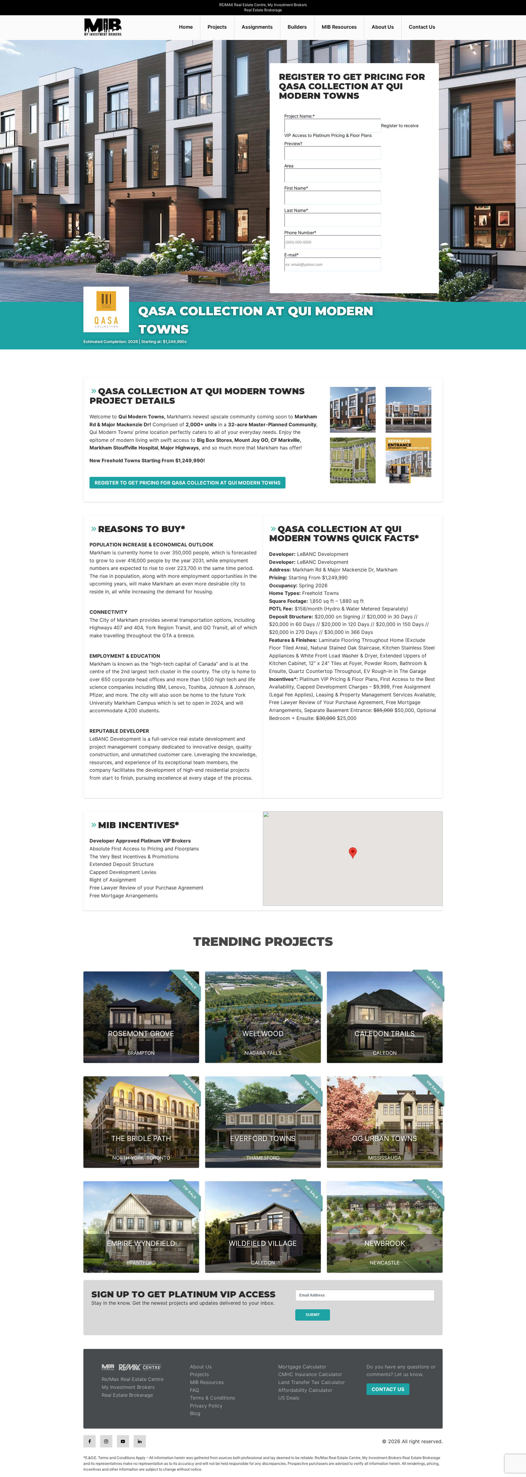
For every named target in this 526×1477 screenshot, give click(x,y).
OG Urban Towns (384, 1138)
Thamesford (263, 1158)
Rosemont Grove (141, 1033)
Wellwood (263, 1033)
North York (128, 1158)
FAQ (194, 1390)
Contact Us (422, 27)
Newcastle (385, 1263)
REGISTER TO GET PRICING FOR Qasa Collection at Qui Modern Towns (187, 483)
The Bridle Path (141, 1138)
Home (186, 27)
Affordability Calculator (305, 1390)
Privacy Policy (206, 1406)
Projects (217, 27)
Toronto (158, 1158)
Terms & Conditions (212, 1398)
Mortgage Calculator (302, 1367)
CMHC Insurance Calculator (310, 1374)
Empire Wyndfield (141, 1243)
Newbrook (384, 1243)
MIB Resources (339, 27)
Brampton (141, 1053)
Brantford (141, 1263)
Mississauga (384, 1158)
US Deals (288, 1398)
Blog (195, 1413)
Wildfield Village (263, 1243)
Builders (297, 27)
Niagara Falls (263, 1053)
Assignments (257, 27)
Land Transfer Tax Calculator (311, 1382)
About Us (383, 27)
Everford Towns (263, 1138)
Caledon (385, 1053)
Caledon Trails (385, 1033)
